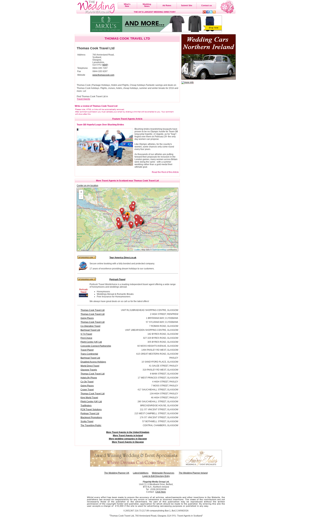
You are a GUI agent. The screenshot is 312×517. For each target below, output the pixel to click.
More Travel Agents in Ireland (128, 435)
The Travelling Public (91, 425)
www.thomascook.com (103, 75)
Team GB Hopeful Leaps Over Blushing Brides (100, 124)
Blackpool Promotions (91, 417)
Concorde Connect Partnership (96, 346)
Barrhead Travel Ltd (90, 330)
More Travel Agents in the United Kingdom (127, 432)
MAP (105, 65)
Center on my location (87, 185)
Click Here (160, 492)
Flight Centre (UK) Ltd (91, 342)
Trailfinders (86, 405)
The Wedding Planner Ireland (193, 473)
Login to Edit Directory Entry (156, 476)
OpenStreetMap (159, 250)
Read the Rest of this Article (165, 172)
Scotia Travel (87, 421)
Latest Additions (140, 473)
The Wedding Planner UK (116, 473)
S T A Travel (86, 334)
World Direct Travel (90, 366)
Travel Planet (87, 350)
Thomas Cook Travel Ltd (93, 310)
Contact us (206, 5)
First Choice (86, 338)
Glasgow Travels (89, 370)
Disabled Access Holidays (93, 362)
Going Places (87, 318)
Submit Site (186, 5)
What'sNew (127, 5)
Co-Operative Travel (90, 326)
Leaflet (137, 250)
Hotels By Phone (89, 377)
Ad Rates (166, 5)
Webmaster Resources (163, 473)
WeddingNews (147, 5)
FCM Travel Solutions (91, 409)
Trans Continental (89, 354)
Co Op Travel (87, 381)
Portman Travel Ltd (90, 413)
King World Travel (89, 397)
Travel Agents (83, 99)
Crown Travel (87, 389)
